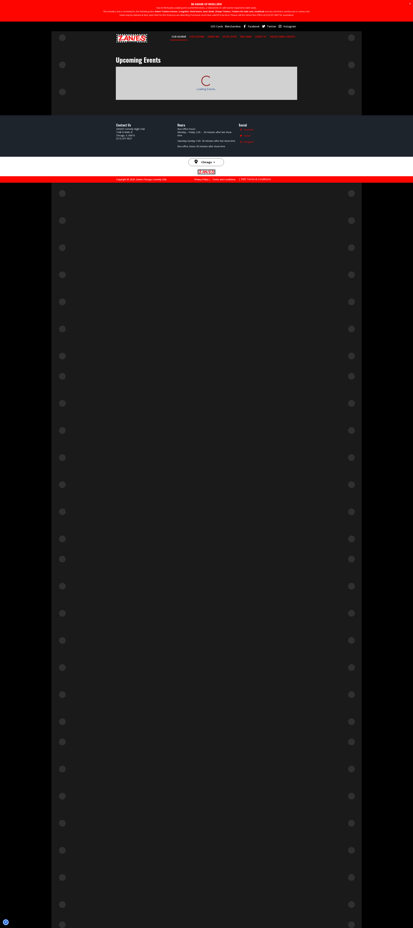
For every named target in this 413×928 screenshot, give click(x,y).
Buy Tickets (283, 533)
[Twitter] (263, 26)
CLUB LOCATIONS (196, 36)
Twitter (271, 26)
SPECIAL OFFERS (230, 36)
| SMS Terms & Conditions (255, 924)
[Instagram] (280, 26)
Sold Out (283, 514)
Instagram (289, 26)
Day (265, 74)
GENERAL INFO (213, 36)
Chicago (206, 907)
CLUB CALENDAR (179, 36)
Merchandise (233, 26)
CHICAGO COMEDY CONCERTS (282, 36)
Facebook (254, 26)
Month (290, 74)
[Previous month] (120, 74)
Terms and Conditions (224, 924)
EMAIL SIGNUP (246, 36)
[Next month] (131, 74)
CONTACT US (260, 36)
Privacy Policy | (203, 924)
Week (276, 74)
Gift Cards (217, 26)
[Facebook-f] (244, 26)
